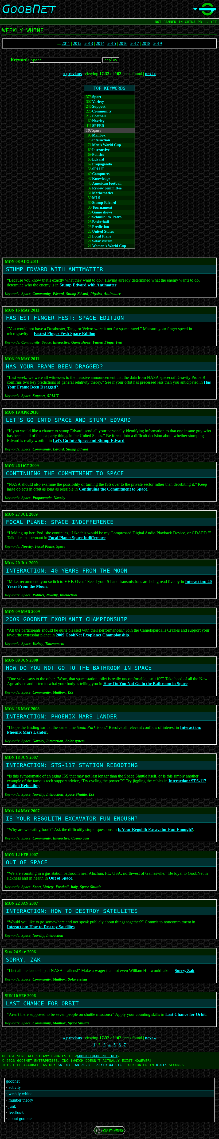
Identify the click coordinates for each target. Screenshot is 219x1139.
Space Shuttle (76, 794)
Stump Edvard (104, 203)
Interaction (101, 140)
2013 (88, 43)
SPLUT (98, 169)
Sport (96, 97)
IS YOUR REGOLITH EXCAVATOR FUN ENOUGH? (72, 818)
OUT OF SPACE (27, 862)
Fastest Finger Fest (107, 342)
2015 (111, 43)
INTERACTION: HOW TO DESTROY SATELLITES (72, 911)
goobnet (12, 1081)
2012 (77, 43)
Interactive (101, 150)
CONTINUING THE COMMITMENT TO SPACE (65, 473)
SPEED (98, 126)
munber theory (21, 1100)
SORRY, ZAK (23, 960)
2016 (123, 43)
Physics (96, 294)
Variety (98, 102)
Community (102, 111)
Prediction (100, 227)
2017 (134, 43)
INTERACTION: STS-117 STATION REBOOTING (72, 765)
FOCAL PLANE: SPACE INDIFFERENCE (60, 522)
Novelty (98, 121)
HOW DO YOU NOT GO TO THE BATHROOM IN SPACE (79, 668)
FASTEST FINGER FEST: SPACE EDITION (65, 318)
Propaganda (102, 164)
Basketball (100, 222)
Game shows (102, 212)
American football (107, 183)
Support (98, 106)
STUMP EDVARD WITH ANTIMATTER (54, 269)
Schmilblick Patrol (107, 217)
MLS (96, 198)
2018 (146, 43)
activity (15, 1087)
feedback (16, 1112)
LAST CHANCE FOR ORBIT (42, 1003)
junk (12, 1106)
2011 (66, 43)
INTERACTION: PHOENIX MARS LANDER (61, 716)
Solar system (102, 241)
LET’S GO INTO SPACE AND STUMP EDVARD (68, 420)
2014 (100, 43)
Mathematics (102, 193)
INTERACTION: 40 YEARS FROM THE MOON (66, 570)
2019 (157, 43)
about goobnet (21, 1118)
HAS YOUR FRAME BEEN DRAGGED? (54, 366)
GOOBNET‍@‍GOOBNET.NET (97, 1056)
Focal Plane (101, 236)
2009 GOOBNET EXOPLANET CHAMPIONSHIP (66, 619)
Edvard (98, 159)
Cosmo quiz (80, 838)
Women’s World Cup (109, 246)
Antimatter (112, 294)
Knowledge (101, 179)
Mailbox (98, 135)
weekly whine (20, 1093)
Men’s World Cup (106, 145)
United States (103, 232)
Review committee (107, 188)
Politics (98, 155)
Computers (101, 174)
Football (99, 116)
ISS (70, 692)
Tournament (102, 207)
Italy (74, 887)
